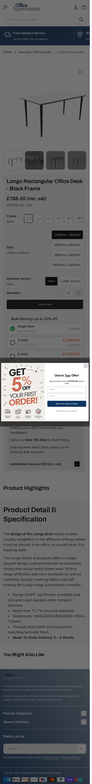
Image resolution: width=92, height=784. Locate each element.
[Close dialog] (86, 366)
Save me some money (67, 403)
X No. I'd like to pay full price (66, 411)
